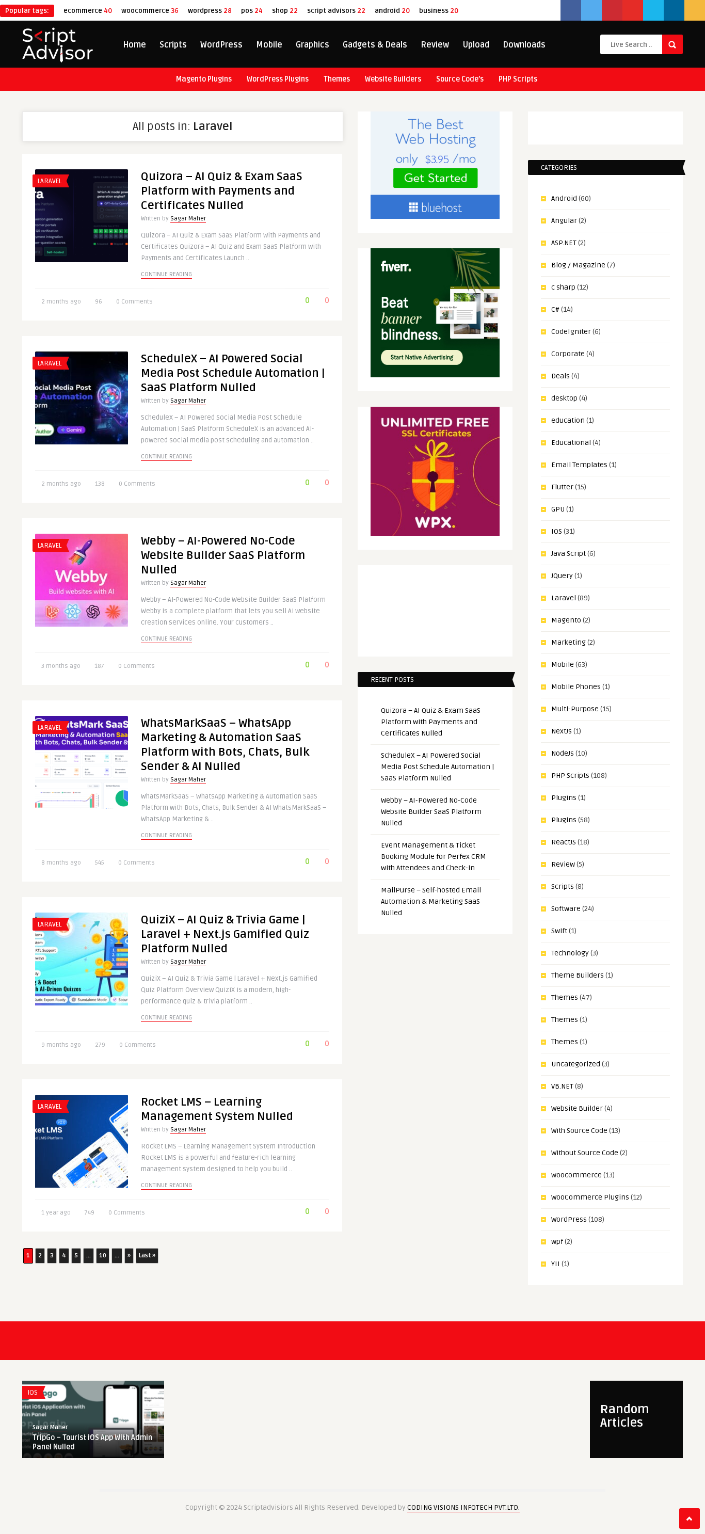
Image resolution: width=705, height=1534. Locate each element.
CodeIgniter (571, 331)
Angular (564, 220)
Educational (571, 442)
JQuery (562, 575)
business (438, 11)
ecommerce (87, 11)
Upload (475, 45)
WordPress (221, 45)
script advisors (336, 11)
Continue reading (166, 274)
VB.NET (562, 1086)
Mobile (269, 45)
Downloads (524, 45)
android (392, 11)
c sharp (563, 287)
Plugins (563, 797)
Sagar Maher (188, 218)
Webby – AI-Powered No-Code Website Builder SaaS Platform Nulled (223, 555)
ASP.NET (563, 242)
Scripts (173, 45)
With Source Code (579, 1130)
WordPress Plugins (278, 79)
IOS (556, 531)
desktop (564, 398)
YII (555, 1263)
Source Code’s (460, 79)
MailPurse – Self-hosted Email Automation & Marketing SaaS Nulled (431, 901)
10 (102, 1255)
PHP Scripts (518, 79)
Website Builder (577, 1108)
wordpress (210, 11)
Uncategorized (575, 1064)
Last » (147, 1255)
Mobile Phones (576, 686)
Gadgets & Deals (375, 45)
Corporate (568, 353)
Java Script (568, 553)
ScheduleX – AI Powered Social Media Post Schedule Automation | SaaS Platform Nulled (233, 373)
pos (252, 11)
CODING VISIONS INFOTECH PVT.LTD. (463, 1507)
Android (564, 198)
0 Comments (134, 302)
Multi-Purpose (575, 709)
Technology (570, 953)
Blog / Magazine (578, 265)
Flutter (562, 487)
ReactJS (563, 842)
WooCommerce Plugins (590, 1197)
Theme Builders (577, 975)
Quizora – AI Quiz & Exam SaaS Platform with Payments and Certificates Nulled (221, 191)
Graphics (312, 45)
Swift (559, 930)
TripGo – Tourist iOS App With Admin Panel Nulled (92, 1442)
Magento (566, 620)
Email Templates (579, 464)
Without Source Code (584, 1152)
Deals (560, 376)
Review (435, 45)
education (568, 420)
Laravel (49, 181)
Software (566, 908)
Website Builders (393, 79)
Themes (337, 79)
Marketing (568, 642)
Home (134, 45)
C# (555, 309)
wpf (557, 1241)
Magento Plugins (204, 79)
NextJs (561, 731)
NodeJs (562, 753)
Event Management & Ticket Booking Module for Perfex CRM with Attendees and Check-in (433, 856)
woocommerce (150, 11)
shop (285, 11)
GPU (558, 509)
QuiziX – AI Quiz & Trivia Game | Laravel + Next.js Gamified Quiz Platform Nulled (225, 934)
